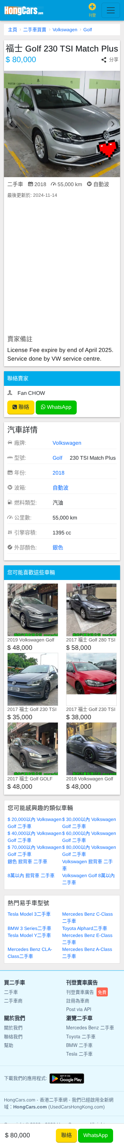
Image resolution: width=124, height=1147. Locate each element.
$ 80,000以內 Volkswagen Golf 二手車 (89, 851)
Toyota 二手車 (81, 1036)
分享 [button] (113, 59)
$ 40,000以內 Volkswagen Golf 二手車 (35, 837)
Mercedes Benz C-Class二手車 (87, 917)
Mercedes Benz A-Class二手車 (87, 953)
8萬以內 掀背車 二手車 (31, 875)
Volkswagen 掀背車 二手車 (87, 865)
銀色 (58, 547)
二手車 (11, 991)
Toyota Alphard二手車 (84, 928)
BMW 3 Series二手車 (29, 928)
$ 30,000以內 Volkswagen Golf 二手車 (89, 823)
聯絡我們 (13, 1036)
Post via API (78, 1009)
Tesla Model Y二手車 (29, 935)
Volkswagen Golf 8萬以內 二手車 (88, 879)
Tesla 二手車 (79, 1053)
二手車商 (13, 1000)
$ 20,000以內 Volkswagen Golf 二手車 (35, 823)
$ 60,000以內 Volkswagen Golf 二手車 (89, 837)
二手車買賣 (34, 29)
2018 (58, 473)
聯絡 (23, 407)
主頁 (12, 29)
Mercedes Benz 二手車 (90, 1027)
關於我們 (13, 1027)
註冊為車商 (77, 1000)
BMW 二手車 (79, 1045)
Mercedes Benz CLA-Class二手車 (30, 953)
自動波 (60, 488)
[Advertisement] (62, 267)
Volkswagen (65, 29)
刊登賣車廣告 (86, 991)
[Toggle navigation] (111, 10)
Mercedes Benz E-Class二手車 (87, 939)
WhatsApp (58, 407)
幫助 (8, 1045)
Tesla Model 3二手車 (29, 914)
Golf (87, 29)
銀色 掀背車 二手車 (27, 861)
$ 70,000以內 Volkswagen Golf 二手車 (35, 851)
